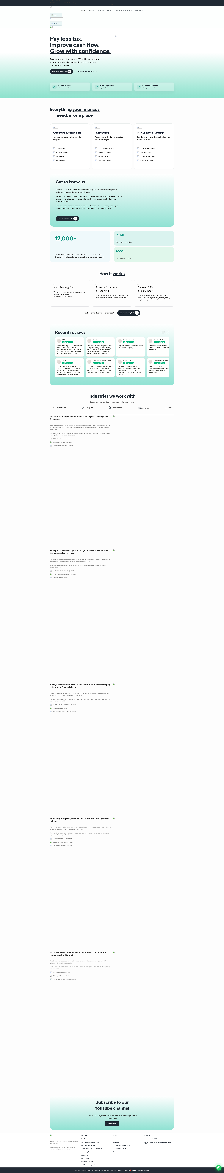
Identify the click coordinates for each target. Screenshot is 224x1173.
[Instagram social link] (56, 1153)
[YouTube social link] (60, 1153)
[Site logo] (60, 7)
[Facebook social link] (51, 1153)
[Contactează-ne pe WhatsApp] (219, 1168)
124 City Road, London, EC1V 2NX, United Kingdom (64, 3)
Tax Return (85, 1139)
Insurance (84, 1155)
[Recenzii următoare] (167, 332)
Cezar (135, 1170)
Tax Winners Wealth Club (121, 1145)
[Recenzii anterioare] (163, 332)
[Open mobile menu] (51, 27)
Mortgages (85, 1158)
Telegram (140, 1170)
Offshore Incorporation (89, 1165)
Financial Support (87, 1162)
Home (115, 1139)
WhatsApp (146, 1170)
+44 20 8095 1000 (56, 1)
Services (84, 1136)
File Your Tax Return (119, 1149)
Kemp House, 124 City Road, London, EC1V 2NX (158, 1143)
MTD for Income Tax (88, 1145)
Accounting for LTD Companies (91, 1149)
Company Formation (88, 1152)
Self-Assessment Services (90, 1142)
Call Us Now (112, 5)
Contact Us (117, 1152)
